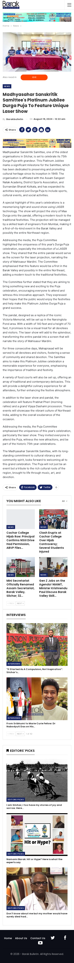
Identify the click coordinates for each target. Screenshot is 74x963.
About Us (21, 938)
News (7, 86)
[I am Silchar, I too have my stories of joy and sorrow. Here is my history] (37, 780)
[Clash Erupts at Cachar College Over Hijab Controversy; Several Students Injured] (53, 519)
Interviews (14, 663)
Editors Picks (16, 799)
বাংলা (34, 77)
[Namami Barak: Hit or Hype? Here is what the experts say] (37, 834)
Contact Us (37, 938)
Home (8, 938)
